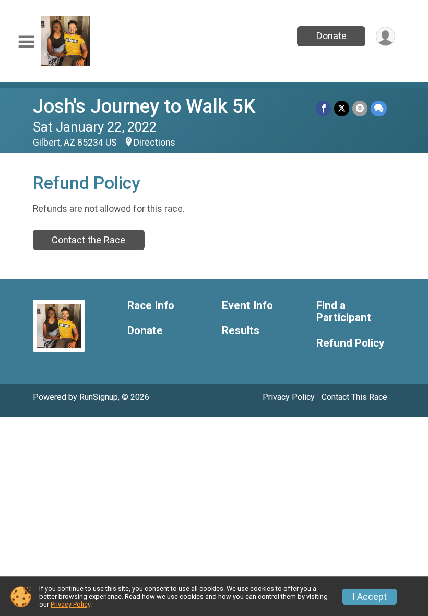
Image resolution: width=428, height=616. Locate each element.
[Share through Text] (379, 108)
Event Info (247, 306)
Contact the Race (88, 239)
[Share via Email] (359, 108)
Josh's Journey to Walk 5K (144, 106)
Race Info (150, 306)
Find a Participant (343, 312)
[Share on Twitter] (341, 108)
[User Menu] (385, 36)
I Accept (369, 596)
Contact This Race (354, 397)
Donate (331, 35)
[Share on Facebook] (323, 108)
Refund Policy (350, 343)
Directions (154, 142)
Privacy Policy (289, 397)
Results (240, 331)
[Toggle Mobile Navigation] (26, 42)
